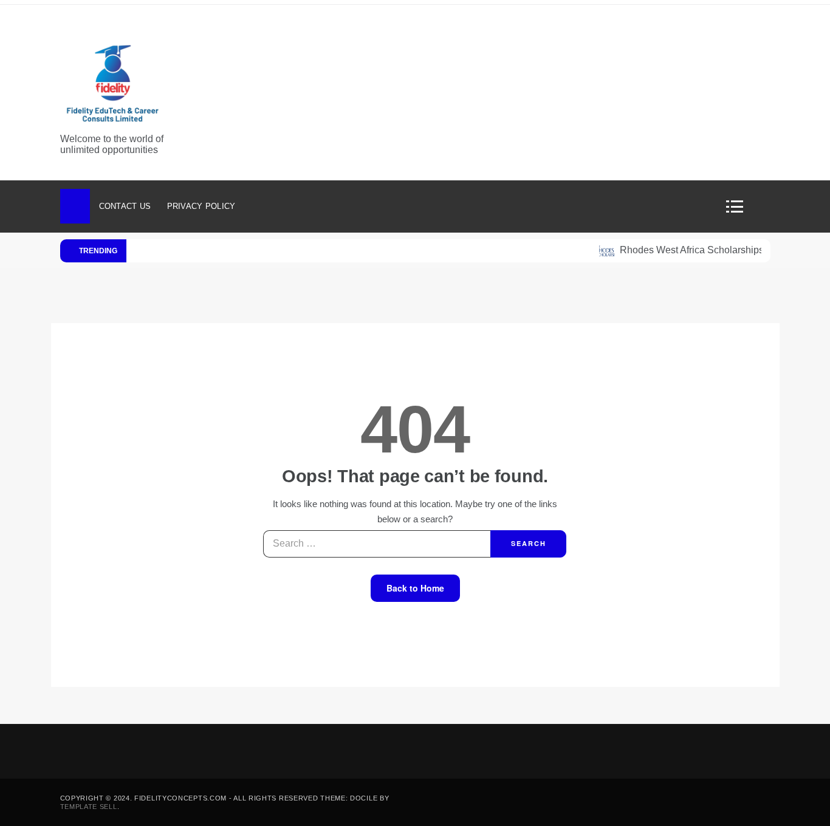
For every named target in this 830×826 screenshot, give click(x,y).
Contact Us (125, 206)
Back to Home (415, 588)
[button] (738, 206)
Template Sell (88, 806)
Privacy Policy (201, 206)
